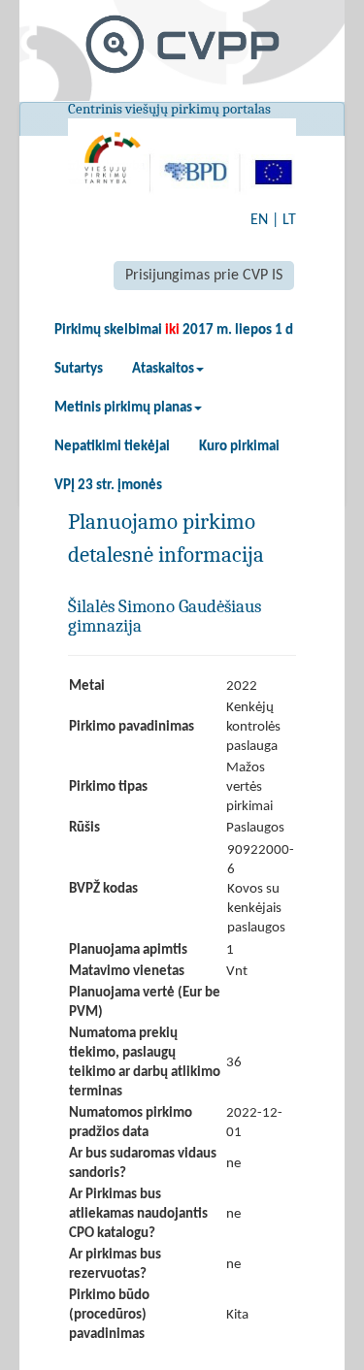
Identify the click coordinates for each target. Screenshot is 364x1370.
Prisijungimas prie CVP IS (203, 275)
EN (259, 220)
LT (289, 220)
